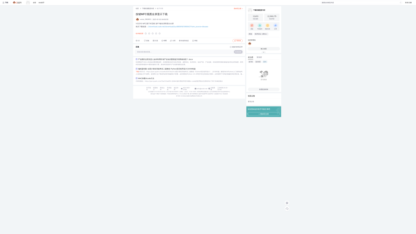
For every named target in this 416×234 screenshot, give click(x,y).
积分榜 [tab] (250, 57)
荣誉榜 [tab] (259, 57)
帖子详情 (160, 8)
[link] (137, 8)
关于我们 (148, 88)
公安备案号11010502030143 (157, 91)
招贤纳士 (155, 88)
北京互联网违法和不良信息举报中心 (219, 91)
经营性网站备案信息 (203, 91)
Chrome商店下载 (184, 94)
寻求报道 (169, 88)
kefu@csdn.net (202, 88)
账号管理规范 (194, 94)
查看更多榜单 (263, 89)
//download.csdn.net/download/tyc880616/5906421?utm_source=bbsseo (178, 26)
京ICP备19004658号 (172, 91)
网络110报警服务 (161, 94)
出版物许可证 (218, 94)
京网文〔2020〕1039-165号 (187, 91)
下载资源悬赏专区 (148, 8)
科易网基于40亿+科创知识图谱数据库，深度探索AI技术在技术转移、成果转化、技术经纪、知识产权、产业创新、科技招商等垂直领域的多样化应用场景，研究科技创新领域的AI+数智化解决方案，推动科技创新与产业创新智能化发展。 (189, 63)
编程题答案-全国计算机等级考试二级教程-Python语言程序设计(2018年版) (167, 69)
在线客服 (212, 88)
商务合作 (162, 88)
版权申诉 (210, 94)
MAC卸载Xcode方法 (146, 78)
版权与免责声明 (203, 94)
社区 (137, 8)
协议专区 (176, 88)
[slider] (153, 33)
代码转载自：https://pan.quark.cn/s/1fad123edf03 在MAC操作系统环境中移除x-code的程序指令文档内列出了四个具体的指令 (179, 81)
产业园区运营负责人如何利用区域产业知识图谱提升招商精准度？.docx (165, 59)
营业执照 (225, 94)
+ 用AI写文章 (264, 114)
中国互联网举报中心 (173, 94)
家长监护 (153, 94)
